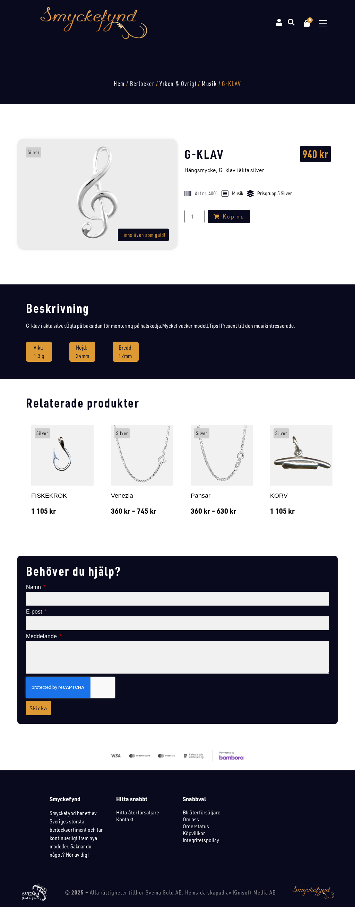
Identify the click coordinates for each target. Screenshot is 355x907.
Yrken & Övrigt (178, 83)
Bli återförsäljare (201, 812)
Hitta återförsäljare (137, 812)
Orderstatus (196, 826)
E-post (34, 612)
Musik (209, 83)
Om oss (191, 819)
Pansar (200, 495)
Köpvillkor (194, 833)
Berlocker (142, 83)
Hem (119, 83)
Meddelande (42, 636)
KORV (279, 495)
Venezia (122, 495)
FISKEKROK (49, 495)
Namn (34, 587)
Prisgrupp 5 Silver (274, 193)
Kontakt (124, 819)
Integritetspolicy (201, 840)
